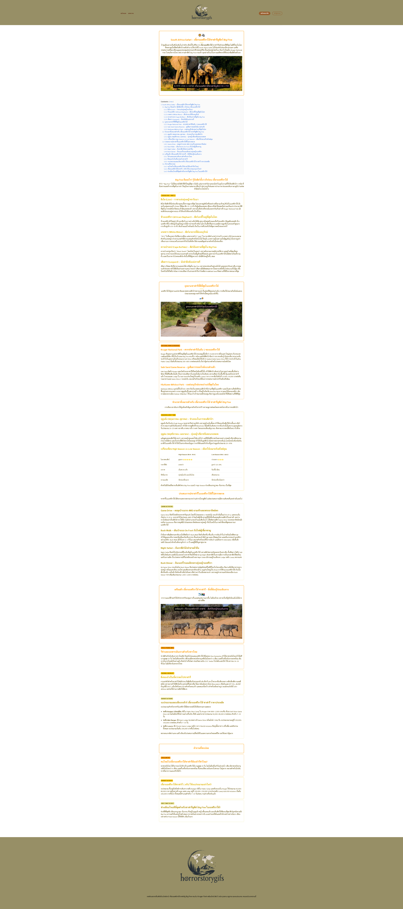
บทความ (131, 13)
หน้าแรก (123, 13)
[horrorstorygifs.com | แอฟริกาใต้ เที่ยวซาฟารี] (201, 12)
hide (171, 102)
